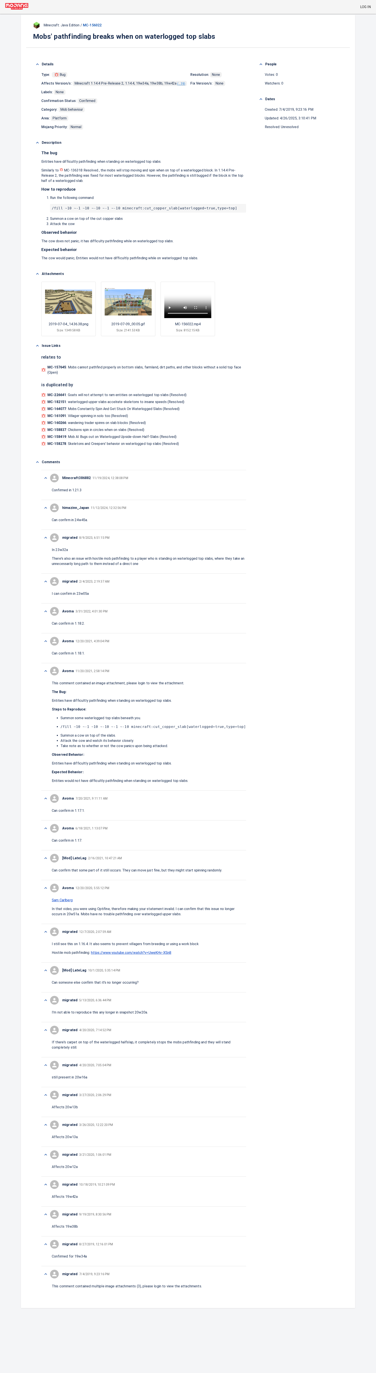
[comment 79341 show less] (45, 1065)
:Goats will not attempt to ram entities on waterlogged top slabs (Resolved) (116, 395)
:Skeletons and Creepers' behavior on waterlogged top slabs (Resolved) (113, 444)
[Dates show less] (261, 99)
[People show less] (261, 64)
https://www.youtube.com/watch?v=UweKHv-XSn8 (131, 953)
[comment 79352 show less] (45, 611)
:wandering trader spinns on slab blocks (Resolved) (96, 423)
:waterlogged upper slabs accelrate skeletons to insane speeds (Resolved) (115, 402)
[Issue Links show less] (37, 345)
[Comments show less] (37, 462)
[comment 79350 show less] (45, 671)
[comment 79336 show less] (45, 1214)
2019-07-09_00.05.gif (128, 324)
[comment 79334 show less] (45, 1274)
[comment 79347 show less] (45, 858)
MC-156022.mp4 (188, 324)
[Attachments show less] (37, 274)
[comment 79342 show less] (45, 1030)
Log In (365, 7)
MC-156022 (92, 25)
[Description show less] (37, 142)
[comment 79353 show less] (45, 581)
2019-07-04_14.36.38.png (68, 324)
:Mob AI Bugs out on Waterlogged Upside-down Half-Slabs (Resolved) (111, 437)
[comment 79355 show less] (45, 507)
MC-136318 (73, 170)
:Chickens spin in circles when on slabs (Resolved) (95, 430)
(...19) (181, 83)
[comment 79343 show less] (45, 1000)
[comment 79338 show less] (45, 1154)
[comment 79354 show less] (45, 537)
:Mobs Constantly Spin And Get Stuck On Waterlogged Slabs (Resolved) (113, 409)
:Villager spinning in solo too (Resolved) (87, 416)
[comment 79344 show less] (45, 970)
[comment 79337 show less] (45, 1184)
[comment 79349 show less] (45, 798)
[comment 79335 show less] (45, 1244)
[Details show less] (37, 64)
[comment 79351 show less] (45, 641)
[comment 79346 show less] (45, 888)
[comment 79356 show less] (45, 478)
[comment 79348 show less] (45, 828)
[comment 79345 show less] (45, 931)
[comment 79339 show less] (45, 1124)
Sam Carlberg (62, 900)
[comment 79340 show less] (45, 1095)
